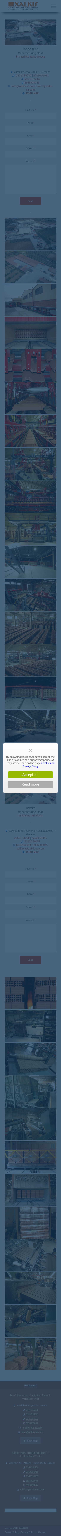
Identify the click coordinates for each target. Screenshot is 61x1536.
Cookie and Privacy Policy (38, 765)
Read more (30, 784)
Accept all (30, 775)
